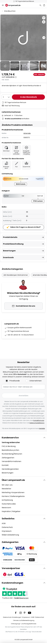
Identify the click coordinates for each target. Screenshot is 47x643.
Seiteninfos (8, 518)
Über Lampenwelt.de (13, 480)
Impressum (6, 531)
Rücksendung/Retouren (12, 454)
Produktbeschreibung (13, 244)
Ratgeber (16, 511)
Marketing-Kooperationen (13, 492)
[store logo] (14, 5)
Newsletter (6, 488)
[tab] (23, 455)
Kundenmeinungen (12, 582)
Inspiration (6, 511)
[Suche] (40, 5)
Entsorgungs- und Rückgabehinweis (24, 624)
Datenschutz (7, 527)
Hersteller (42, 428)
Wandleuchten (10, 11)
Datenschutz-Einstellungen (12, 617)
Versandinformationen (11, 461)
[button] (5, 65)
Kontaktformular (38, 420)
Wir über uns (7, 485)
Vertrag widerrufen (11, 442)
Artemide (27, 133)
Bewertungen (9, 250)
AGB (3, 523)
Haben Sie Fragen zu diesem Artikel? (25, 227)
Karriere (5, 496)
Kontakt (5, 465)
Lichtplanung (7, 500)
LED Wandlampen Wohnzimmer (16, 275)
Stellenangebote (17, 496)
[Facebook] (17, 612)
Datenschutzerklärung (37, 423)
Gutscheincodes (9, 504)
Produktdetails (10, 237)
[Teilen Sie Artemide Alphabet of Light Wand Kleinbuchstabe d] (43, 22)
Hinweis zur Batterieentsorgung (24, 620)
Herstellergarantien (10, 469)
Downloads (8, 257)
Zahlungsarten (8, 457)
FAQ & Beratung (9, 446)
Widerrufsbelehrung (10, 535)
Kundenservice (10, 437)
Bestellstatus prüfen (10, 450)
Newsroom (6, 507)
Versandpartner (11, 568)
